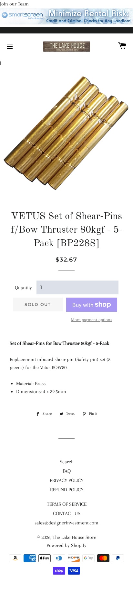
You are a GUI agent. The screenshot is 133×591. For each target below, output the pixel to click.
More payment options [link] (91, 319)
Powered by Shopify (66, 545)
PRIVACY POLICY (66, 480)
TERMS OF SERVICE (67, 504)
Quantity (23, 288)
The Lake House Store (74, 537)
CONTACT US (66, 513)
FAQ (67, 471)
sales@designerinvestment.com (66, 523)
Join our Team (14, 4)
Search (67, 462)
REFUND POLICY (66, 490)
